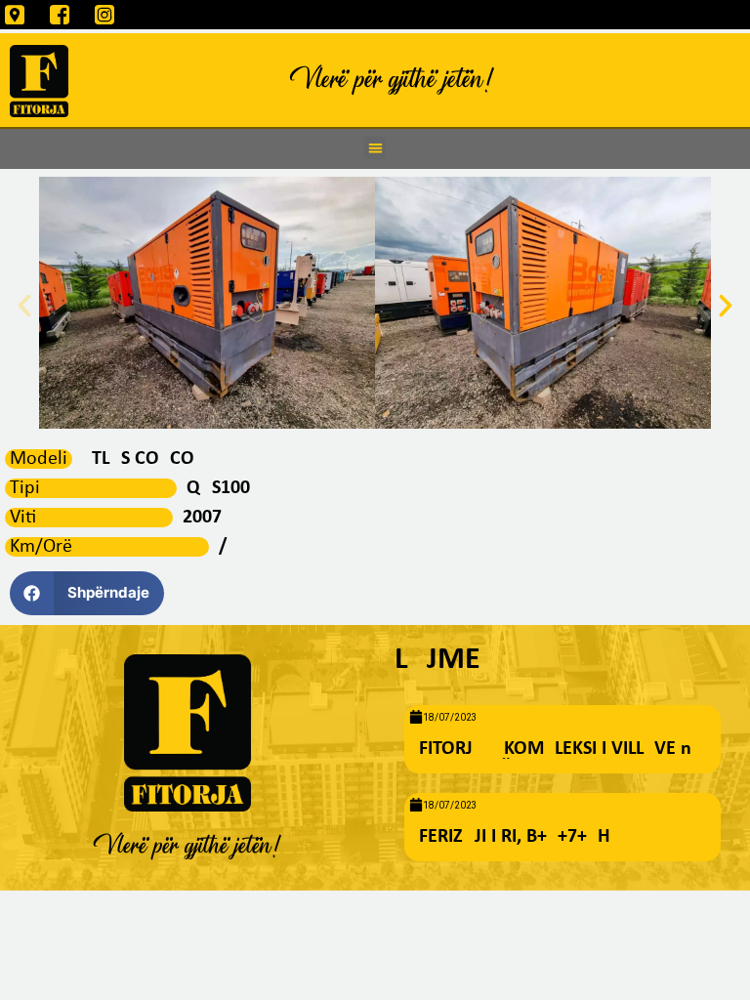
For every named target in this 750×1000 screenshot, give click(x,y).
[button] (375, 148)
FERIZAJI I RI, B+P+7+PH (514, 837)
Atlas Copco (138, 459)
